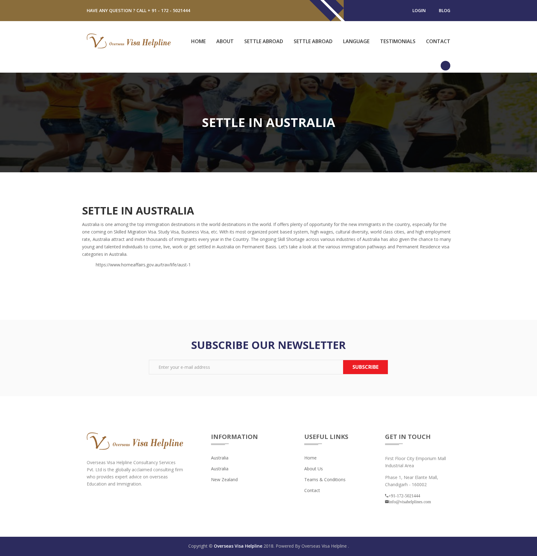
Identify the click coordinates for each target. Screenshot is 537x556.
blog (444, 10)
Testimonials (397, 41)
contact (312, 490)
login (419, 10)
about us (313, 469)
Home (198, 41)
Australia (219, 458)
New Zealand (224, 479)
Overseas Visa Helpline (239, 546)
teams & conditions (325, 479)
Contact (438, 41)
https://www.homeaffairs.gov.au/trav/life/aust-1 (143, 265)
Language (356, 41)
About (225, 41)
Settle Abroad (263, 41)
